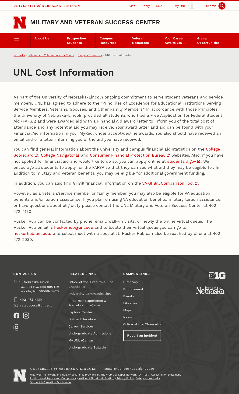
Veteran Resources (140, 40)
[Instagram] (26, 316)
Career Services (81, 326)
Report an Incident (142, 336)
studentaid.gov (181, 161)
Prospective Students (76, 40)
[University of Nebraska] (211, 290)
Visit (132, 6)
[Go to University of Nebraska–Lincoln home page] (20, 22)
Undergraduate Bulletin (87, 347)
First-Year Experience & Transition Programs (87, 303)
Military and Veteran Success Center (95, 22)
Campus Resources (108, 40)
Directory (130, 282)
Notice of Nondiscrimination (96, 378)
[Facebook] (17, 316)
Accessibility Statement (166, 374)
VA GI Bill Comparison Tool (167, 183)
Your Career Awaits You (174, 40)
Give (159, 6)
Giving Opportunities (208, 40)
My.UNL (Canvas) (81, 340)
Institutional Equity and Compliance (53, 378)
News (127, 317)
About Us (42, 38)
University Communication (89, 294)
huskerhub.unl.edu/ (33, 233)
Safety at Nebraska (148, 378)
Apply (145, 6)
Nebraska (19, 55)
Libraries (130, 303)
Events (128, 296)
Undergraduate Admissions (89, 333)
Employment (133, 289)
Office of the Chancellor (142, 324)
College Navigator (58, 155)
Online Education (82, 319)
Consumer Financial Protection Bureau (127, 155)
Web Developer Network (121, 374)
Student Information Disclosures (50, 382)
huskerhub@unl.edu (73, 227)
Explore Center (80, 312)
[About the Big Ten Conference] (217, 275)
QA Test (144, 374)
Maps (127, 310)
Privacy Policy (125, 378)
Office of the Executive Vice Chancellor (90, 284)
